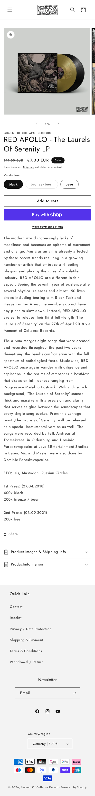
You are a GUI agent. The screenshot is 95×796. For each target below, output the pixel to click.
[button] (9, 9)
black (13, 184)
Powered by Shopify (74, 787)
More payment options (47, 226)
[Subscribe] (74, 693)
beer (70, 184)
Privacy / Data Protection (31, 628)
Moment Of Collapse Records (40, 787)
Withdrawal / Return (26, 661)
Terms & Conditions (26, 650)
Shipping (28, 167)
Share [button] (13, 533)
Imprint (15, 617)
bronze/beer (44, 185)
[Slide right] (58, 123)
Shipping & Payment (26, 639)
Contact (16, 606)
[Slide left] (36, 123)
